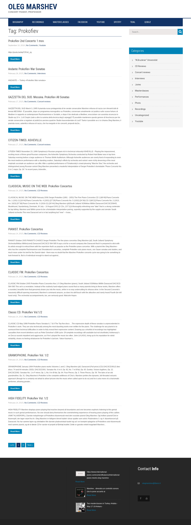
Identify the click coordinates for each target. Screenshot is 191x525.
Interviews (41, 73)
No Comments (32, 45)
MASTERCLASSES (61, 22)
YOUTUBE (101, 22)
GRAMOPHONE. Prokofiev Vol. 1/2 (28, 355)
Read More (15, 59)
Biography (18, 22)
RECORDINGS (38, 22)
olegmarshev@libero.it (151, 483)
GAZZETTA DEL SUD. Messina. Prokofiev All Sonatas (38, 97)
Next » (30, 445)
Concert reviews (44, 102)
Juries (138, 84)
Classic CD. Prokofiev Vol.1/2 (25, 312)
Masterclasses (142, 90)
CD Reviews (42, 191)
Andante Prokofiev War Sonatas (26, 69)
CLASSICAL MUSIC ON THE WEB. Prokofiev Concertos (40, 186)
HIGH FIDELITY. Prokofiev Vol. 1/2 (28, 398)
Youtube (42, 45)
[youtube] (147, 498)
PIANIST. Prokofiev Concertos (25, 229)
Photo (138, 103)
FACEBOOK (83, 22)
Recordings (140, 109)
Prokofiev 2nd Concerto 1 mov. (26, 41)
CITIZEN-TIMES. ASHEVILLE (24, 140)
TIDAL (132, 22)
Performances (142, 97)
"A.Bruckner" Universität (146, 60)
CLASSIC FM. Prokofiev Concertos (28, 272)
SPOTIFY (117, 22)
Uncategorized (142, 115)
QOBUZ (147, 22)
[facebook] (141, 498)
